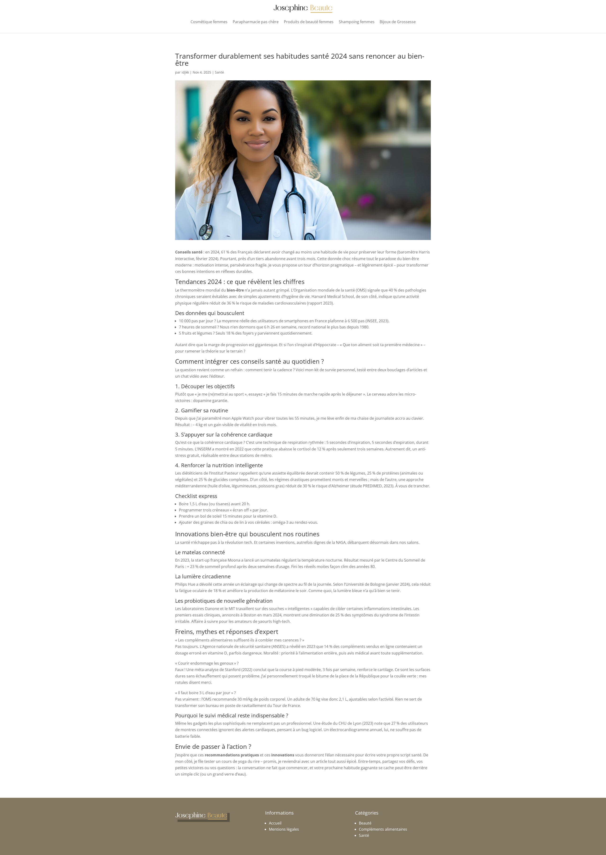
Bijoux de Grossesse (398, 21)
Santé (219, 72)
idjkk (185, 72)
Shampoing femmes (356, 21)
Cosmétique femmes (209, 21)
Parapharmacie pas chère (256, 21)
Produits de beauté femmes (309, 21)
